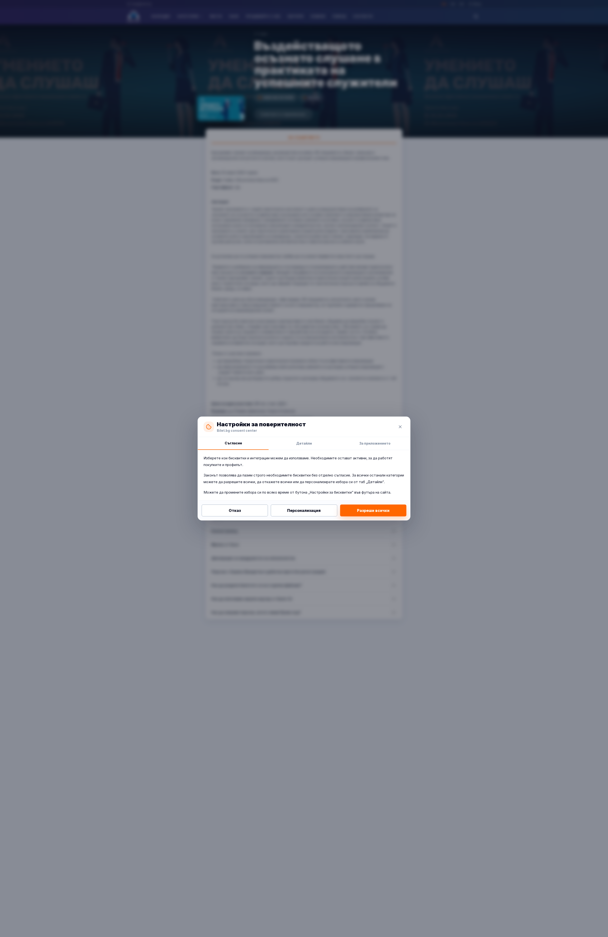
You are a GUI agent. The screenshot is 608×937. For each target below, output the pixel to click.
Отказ (235, 510)
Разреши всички (373, 510)
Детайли (304, 443)
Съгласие (233, 443)
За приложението (374, 443)
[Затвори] (400, 426)
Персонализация (304, 510)
